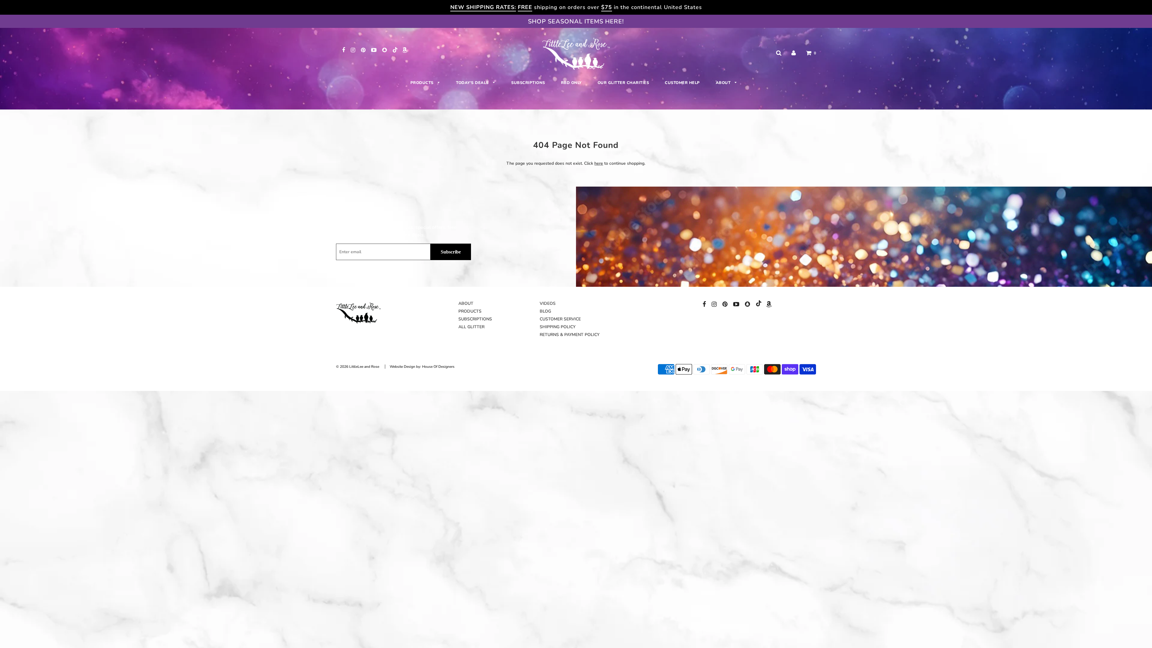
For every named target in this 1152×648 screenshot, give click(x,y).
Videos (548, 303)
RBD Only (571, 83)
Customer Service (560, 319)
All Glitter (471, 327)
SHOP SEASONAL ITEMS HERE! (576, 21)
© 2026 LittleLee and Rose (357, 366)
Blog (545, 311)
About (724, 83)
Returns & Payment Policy (569, 335)
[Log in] (793, 53)
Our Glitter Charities (623, 83)
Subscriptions (528, 83)
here (598, 163)
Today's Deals (473, 83)
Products (422, 83)
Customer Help (682, 83)
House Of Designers (438, 366)
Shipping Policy (557, 327)
